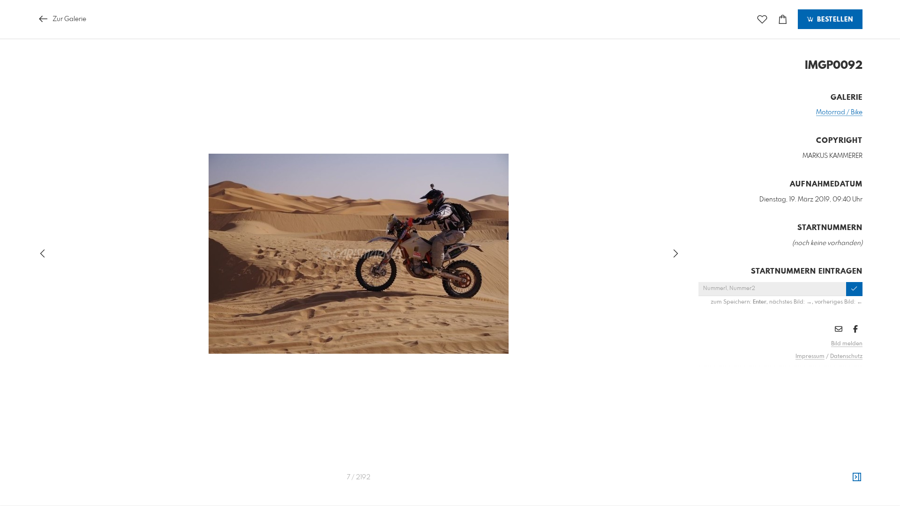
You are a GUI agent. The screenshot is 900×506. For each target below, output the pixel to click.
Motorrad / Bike (839, 112)
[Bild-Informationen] (856, 477)
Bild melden (846, 344)
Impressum (810, 356)
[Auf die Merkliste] (762, 19)
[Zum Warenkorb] (782, 19)
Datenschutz (846, 356)
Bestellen (834, 19)
